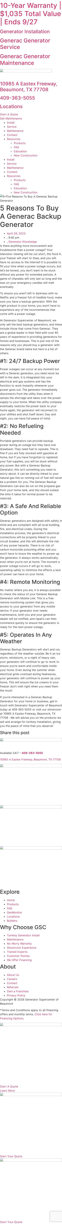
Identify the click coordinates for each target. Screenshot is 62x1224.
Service (12, 126)
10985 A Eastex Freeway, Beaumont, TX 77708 (28, 86)
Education (20, 151)
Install (10, 122)
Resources (13, 139)
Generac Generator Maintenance (25, 59)
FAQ (16, 147)
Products (19, 143)
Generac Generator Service (25, 43)
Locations (11, 106)
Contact (12, 135)
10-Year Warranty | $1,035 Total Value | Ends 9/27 (30, 13)
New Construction (25, 155)
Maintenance (15, 130)
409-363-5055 (17, 98)
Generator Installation (25, 31)
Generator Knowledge (22, 241)
